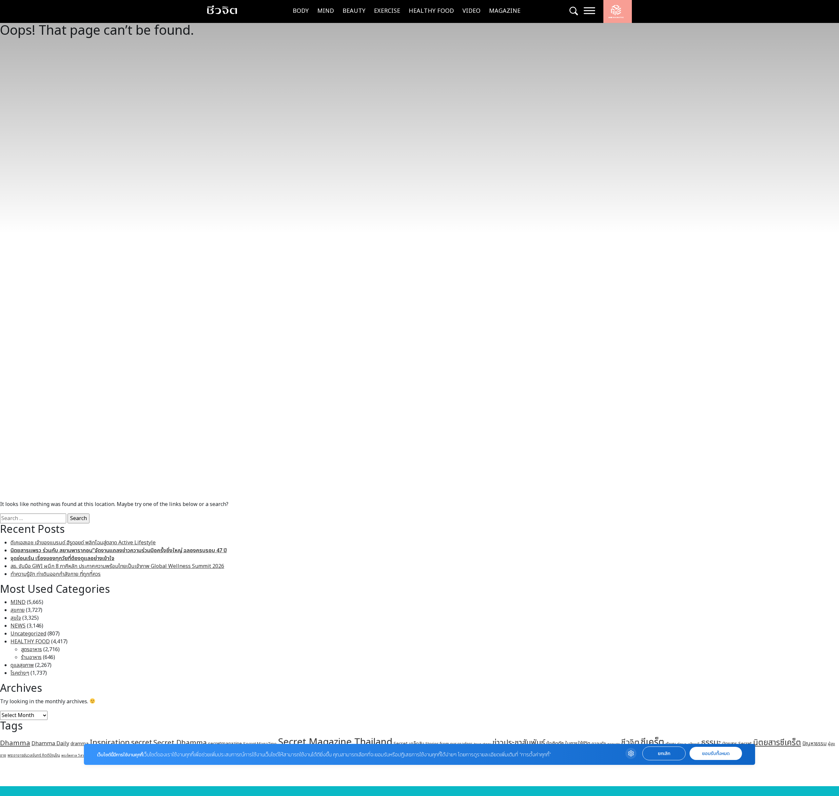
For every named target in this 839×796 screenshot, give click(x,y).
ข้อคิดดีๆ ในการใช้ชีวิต (568, 743)
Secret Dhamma (180, 743)
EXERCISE (387, 11)
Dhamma (15, 743)
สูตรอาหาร (31, 649)
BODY (301, 11)
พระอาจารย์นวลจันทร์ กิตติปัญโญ (34, 755)
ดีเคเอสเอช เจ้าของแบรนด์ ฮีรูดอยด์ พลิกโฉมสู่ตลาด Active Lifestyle (83, 543)
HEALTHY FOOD (431, 11)
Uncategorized (28, 634)
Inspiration (110, 743)
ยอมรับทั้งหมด (716, 753)
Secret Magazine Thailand (335, 742)
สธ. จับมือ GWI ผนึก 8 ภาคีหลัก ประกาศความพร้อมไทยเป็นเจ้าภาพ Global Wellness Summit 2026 (117, 566)
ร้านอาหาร (31, 657)
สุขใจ (15, 618)
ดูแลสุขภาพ (22, 665)
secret (141, 742)
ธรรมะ (711, 743)
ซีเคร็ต (652, 742)
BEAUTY (353, 11)
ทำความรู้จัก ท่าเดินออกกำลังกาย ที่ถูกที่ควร (55, 574)
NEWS (18, 626)
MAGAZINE (504, 11)
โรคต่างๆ (19, 673)
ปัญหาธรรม (814, 743)
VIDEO (471, 11)
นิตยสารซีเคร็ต (777, 743)
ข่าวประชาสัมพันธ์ (518, 743)
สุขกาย (17, 610)
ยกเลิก (664, 753)
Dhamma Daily (50, 743)
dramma (79, 743)
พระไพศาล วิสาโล (74, 755)
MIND (325, 11)
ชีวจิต (630, 743)
